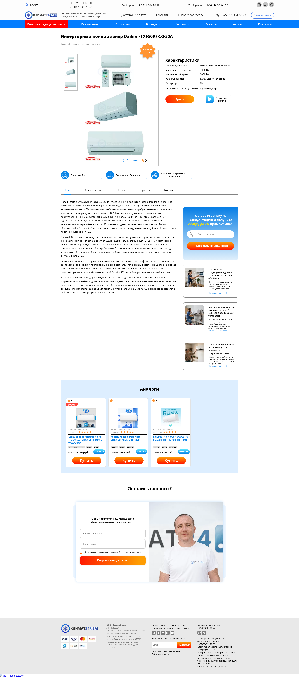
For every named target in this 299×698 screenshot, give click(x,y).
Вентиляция (89, 24)
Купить (179, 99)
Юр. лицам (122, 24)
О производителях (190, 15)
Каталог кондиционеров (44, 24)
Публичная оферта (161, 654)
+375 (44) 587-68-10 (148, 5)
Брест (34, 5)
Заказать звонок (262, 15)
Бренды (151, 24)
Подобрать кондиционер (211, 245)
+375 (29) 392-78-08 (206, 644)
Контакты (265, 24)
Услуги (181, 24)
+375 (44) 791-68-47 (216, 5)
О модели (99, 451)
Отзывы (121, 190)
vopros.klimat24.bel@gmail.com (212, 666)
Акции (237, 24)
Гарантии (145, 190)
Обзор (67, 190)
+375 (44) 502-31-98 (206, 649)
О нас (209, 24)
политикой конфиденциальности (125, 552)
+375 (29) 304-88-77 (233, 15)
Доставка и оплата (133, 15)
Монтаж (168, 190)
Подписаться (184, 645)
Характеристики (94, 190)
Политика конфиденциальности (167, 651)
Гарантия (162, 15)
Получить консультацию (112, 560)
